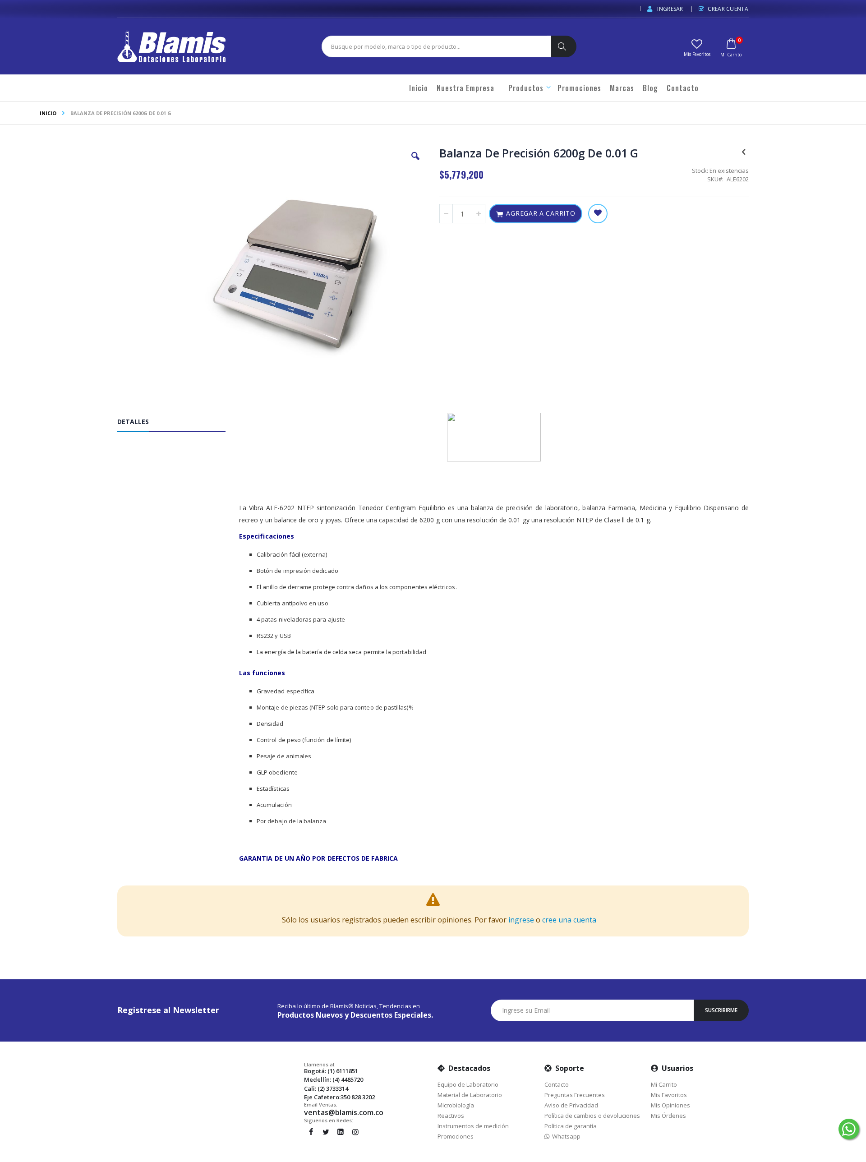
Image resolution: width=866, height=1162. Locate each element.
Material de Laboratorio (470, 1095)
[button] (697, 47)
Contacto (556, 1084)
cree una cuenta (569, 920)
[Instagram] (355, 1132)
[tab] (178, 423)
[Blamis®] (171, 46)
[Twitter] (325, 1132)
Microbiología (456, 1105)
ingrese (521, 920)
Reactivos (451, 1115)
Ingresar (669, 9)
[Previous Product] (744, 151)
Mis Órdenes (668, 1115)
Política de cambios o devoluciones (592, 1115)
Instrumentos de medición (473, 1126)
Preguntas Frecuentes (574, 1095)
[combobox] (434, 46)
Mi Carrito (664, 1084)
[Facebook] (311, 1132)
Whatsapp (564, 1136)
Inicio (48, 113)
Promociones (456, 1136)
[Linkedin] (340, 1132)
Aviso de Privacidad (571, 1105)
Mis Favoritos (669, 1095)
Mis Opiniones (670, 1105)
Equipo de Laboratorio (468, 1084)
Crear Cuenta (728, 9)
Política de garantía (570, 1126)
